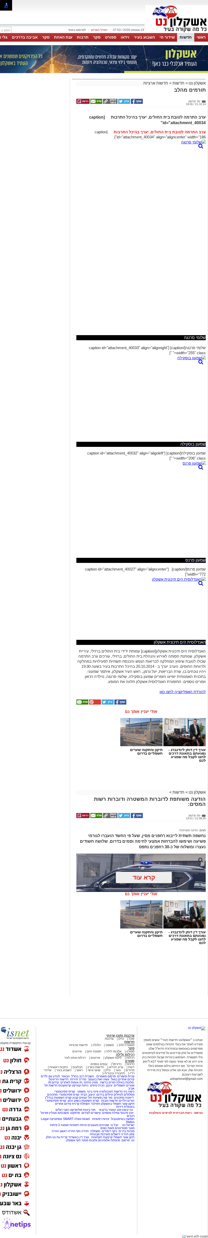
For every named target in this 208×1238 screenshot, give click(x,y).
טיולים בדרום (104, 1094)
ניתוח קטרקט (80, 1085)
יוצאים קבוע (79, 1097)
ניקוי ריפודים (109, 1131)
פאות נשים (107, 1128)
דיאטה (129, 1097)
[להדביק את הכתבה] (94, 703)
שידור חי (167, 37)
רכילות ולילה (125, 1054)
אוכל (131, 1038)
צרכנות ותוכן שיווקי (120, 1035)
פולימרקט (76, 1110)
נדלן (121, 1038)
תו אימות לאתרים (71, 1082)
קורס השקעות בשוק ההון (84, 1100)
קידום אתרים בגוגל (122, 1079)
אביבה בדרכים (25, 37)
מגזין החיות (91, 1082)
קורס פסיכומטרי (69, 1094)
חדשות (186, 37)
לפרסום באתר (77, 30)
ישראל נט (128, 1125)
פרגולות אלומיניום (109, 1140)
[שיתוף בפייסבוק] (136, 102)
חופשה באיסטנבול (122, 1119)
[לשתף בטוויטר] (123, 102)
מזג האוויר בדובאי (110, 1110)
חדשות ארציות (155, 83)
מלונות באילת (125, 1082)
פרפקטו (75, 1113)
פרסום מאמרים (106, 1076)
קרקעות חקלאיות (102, 1137)
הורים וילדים (126, 1100)
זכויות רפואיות (100, 1119)
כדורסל (117, 1064)
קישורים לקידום (91, 1113)
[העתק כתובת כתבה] (109, 102)
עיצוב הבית (105, 1085)
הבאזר (65, 1076)
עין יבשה (127, 1110)
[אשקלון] (176, 32)
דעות (131, 1067)
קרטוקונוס (64, 1085)
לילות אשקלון (113, 1058)
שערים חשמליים (123, 1085)
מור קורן (107, 1097)
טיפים (93, 1085)
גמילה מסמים (110, 1113)
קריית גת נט (60, 1137)
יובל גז (114, 1125)
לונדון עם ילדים (50, 1076)
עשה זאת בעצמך (98, 1079)
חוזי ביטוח (89, 1110)
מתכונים (52, 1094)
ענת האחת (63, 37)
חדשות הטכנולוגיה (111, 1091)
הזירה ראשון (67, 1131)
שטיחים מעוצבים (98, 1125)
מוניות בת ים (126, 1131)
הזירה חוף (82, 1131)
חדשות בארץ (96, 1067)
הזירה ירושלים (120, 1134)
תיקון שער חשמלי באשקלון (117, 1103)
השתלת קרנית (81, 1103)
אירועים (77, 1051)
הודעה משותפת (188, 830)
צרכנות (109, 1038)
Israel (86, 1119)
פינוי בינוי (92, 1091)
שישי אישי (94, 1070)
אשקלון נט (197, 83)
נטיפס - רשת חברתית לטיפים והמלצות (176, 1113)
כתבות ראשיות (58, 1067)
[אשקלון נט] (196, 1028)
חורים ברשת (107, 1082)
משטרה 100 (126, 1045)
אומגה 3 (63, 1125)
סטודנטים (121, 1128)
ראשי (201, 37)
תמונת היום (94, 1051)
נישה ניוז (129, 1091)
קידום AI (53, 1082)
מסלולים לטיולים (124, 1094)
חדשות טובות (109, 1100)
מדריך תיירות (78, 1079)
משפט (110, 1045)
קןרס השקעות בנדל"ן (58, 1097)
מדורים (130, 1070)
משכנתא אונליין (59, 1113)
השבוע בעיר (144, 37)
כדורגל (130, 1064)
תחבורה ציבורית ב (113, 1073)
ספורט (110, 37)
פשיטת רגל (95, 1097)
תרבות (83, 37)
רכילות (130, 1058)
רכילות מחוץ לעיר (75, 1058)
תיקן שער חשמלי (123, 1137)
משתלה (95, 1131)
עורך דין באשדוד (78, 1137)
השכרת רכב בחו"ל (82, 1076)
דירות (119, 1107)
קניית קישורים (125, 1076)
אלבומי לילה (114, 1051)
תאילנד (95, 1103)
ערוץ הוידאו (116, 1067)
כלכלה (97, 1045)
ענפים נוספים (99, 1064)
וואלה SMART (72, 1119)
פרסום (125, 1140)
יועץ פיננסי (127, 1113)
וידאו (125, 37)
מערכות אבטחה (100, 1134)
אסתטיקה (55, 1119)
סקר (96, 37)
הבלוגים (78, 1067)
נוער (118, 1070)
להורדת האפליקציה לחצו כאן (183, 692)
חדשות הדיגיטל (58, 1079)
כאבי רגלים (62, 1110)
